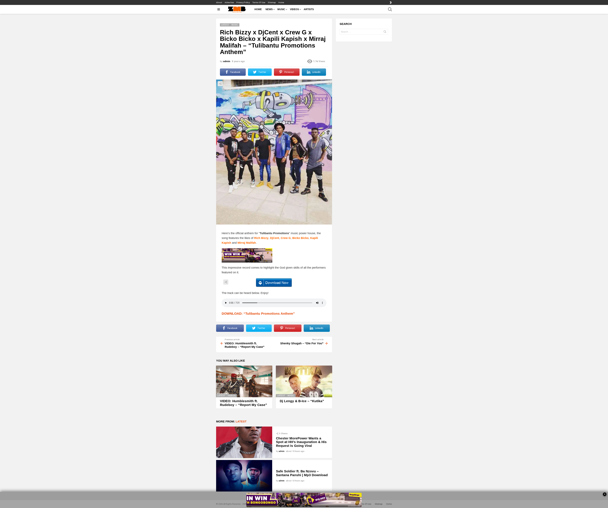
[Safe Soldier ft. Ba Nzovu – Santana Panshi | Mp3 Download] (244, 476)
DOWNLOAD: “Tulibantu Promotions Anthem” (258, 313)
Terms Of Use (258, 2)
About (219, 2)
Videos (232, 395)
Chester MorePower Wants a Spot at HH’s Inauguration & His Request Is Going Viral (301, 441)
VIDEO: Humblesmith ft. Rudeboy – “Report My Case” (243, 403)
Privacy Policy (243, 2)
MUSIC (281, 9)
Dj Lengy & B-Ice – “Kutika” (302, 401)
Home (281, 2)
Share (220, 83)
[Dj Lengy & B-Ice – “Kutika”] (304, 381)
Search (385, 32)
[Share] (274, 282)
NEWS (269, 9)
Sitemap (272, 2)
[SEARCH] (390, 9)
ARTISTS (309, 9)
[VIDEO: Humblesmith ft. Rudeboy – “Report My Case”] (244, 381)
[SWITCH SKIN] (390, 2)
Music (291, 395)
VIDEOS (294, 9)
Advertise (229, 2)
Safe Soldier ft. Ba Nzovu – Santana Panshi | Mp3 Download (302, 473)
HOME (258, 9)
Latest (221, 395)
